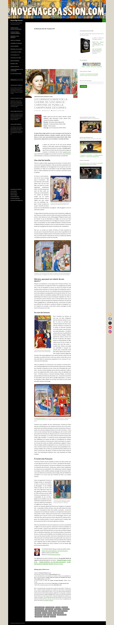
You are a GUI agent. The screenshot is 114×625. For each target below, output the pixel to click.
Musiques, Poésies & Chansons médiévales (15, 33)
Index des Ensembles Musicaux (16, 98)
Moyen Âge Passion (16, 20)
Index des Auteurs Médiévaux (16, 85)
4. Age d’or (82, 156)
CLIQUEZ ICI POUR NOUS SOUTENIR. (89, 74)
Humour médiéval (14, 46)
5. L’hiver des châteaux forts (92, 156)
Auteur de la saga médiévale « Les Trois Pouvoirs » (55, 551)
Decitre (99, 43)
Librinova (95, 43)
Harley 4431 (38, 612)
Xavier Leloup (46, 110)
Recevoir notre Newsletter (86, 80)
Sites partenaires (13, 193)
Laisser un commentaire (58, 110)
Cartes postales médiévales (15, 124)
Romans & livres (14, 63)
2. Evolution (89, 155)
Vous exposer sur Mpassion (15, 189)
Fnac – (98, 42)
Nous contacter (13, 191)
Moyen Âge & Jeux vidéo (15, 57)
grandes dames (52, 611)
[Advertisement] (51, 51)
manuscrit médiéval (58, 612)
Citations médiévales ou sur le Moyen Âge (16, 70)
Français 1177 (58, 609)
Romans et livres (48, 96)
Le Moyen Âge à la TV (14, 54)
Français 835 (66, 609)
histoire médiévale (47, 612)
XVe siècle (53, 616)
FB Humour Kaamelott (96, 66)
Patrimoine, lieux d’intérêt (16, 49)
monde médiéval (52, 614)
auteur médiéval (50, 607)
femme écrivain (49, 609)
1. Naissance (83, 155)
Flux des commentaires (15, 198)
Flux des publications (14, 196)
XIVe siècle (46, 616)
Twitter (83, 66)
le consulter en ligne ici (48, 600)
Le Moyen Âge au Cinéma (15, 52)
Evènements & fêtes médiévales (14, 37)
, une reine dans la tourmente (58, 562)
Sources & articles (14, 66)
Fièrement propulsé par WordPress (17, 623)
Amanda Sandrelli (40, 607)
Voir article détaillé (97, 49)
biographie (64, 607)
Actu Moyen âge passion (15, 73)
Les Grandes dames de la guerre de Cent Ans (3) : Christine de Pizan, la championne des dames (50, 103)
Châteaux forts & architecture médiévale (15, 28)
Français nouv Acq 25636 (40, 418)
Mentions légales (13, 194)
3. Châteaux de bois (98, 155)
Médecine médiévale (14, 60)
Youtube (88, 66)
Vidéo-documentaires (15, 40)
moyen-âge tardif (62, 614)
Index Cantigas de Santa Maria (16, 111)
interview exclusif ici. (54, 554)
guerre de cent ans (62, 611)
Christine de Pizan (39, 96)
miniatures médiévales (41, 614)
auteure (58, 607)
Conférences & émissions (16, 43)
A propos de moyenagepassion (16, 200)
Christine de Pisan (40, 609)
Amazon (102, 42)
